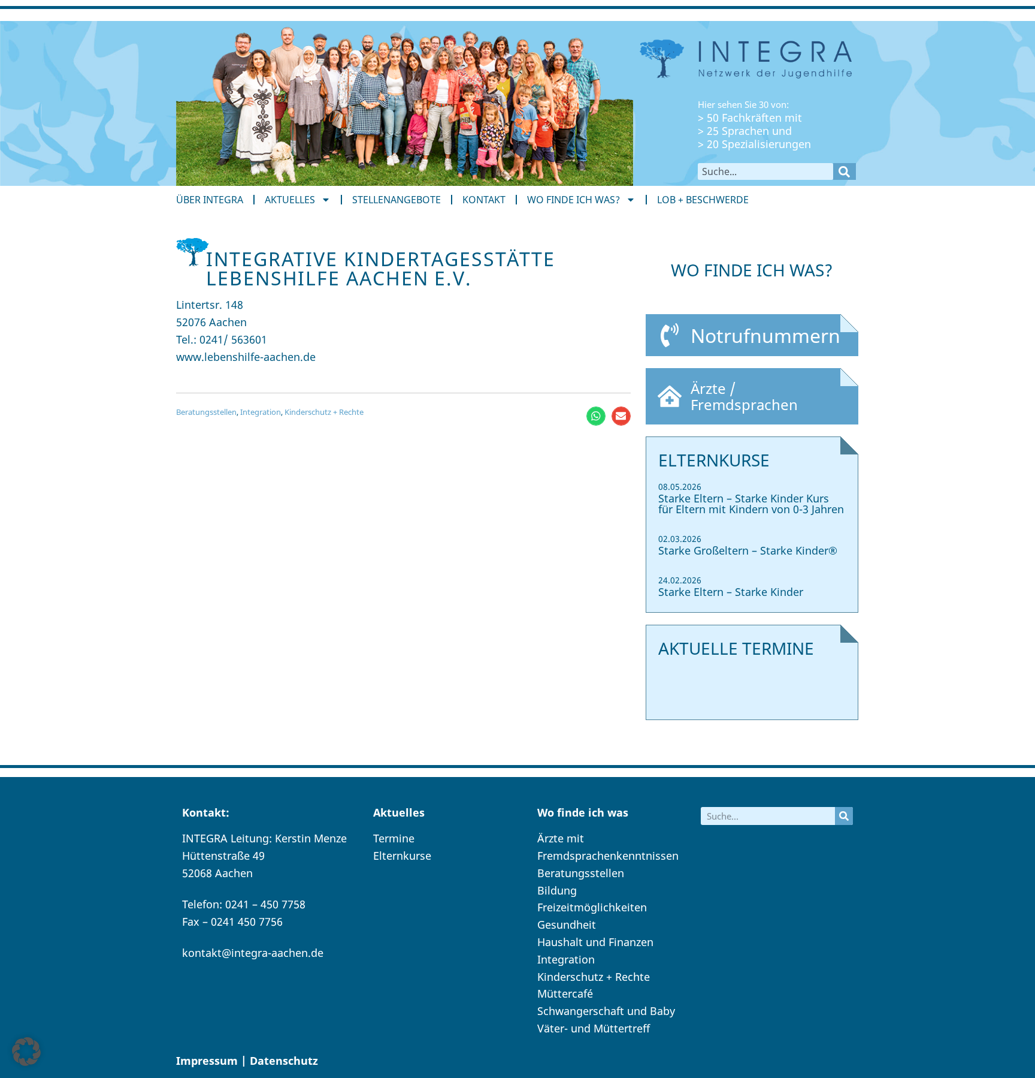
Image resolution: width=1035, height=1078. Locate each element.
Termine (393, 838)
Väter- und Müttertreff (593, 1028)
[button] (596, 416)
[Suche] (844, 171)
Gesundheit (566, 924)
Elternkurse (402, 855)
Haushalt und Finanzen (595, 942)
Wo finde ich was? (573, 199)
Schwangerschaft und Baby (606, 1011)
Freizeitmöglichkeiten (592, 907)
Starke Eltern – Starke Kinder (730, 592)
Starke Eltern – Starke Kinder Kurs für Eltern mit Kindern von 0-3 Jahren (751, 503)
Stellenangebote (396, 199)
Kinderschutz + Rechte (324, 411)
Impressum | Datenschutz (247, 1060)
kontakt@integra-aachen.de (252, 952)
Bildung (557, 890)
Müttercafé (565, 993)
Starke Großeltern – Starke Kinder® (747, 550)
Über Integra (209, 199)
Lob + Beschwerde (703, 199)
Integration (260, 411)
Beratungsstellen (206, 411)
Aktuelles (290, 199)
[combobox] (765, 171)
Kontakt (484, 199)
